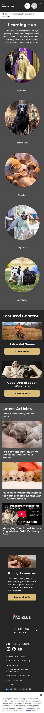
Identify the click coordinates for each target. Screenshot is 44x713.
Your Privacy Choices (20, 689)
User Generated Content (18, 676)
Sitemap (9, 685)
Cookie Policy (30, 710)
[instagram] (8, 650)
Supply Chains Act (15, 680)
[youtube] (20, 650)
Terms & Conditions (15, 656)
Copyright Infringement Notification (17, 670)
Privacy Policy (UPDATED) (18, 661)
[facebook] (14, 650)
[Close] (41, 695)
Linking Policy (13, 665)
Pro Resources (15, 14)
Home (4, 14)
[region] (22, 702)
